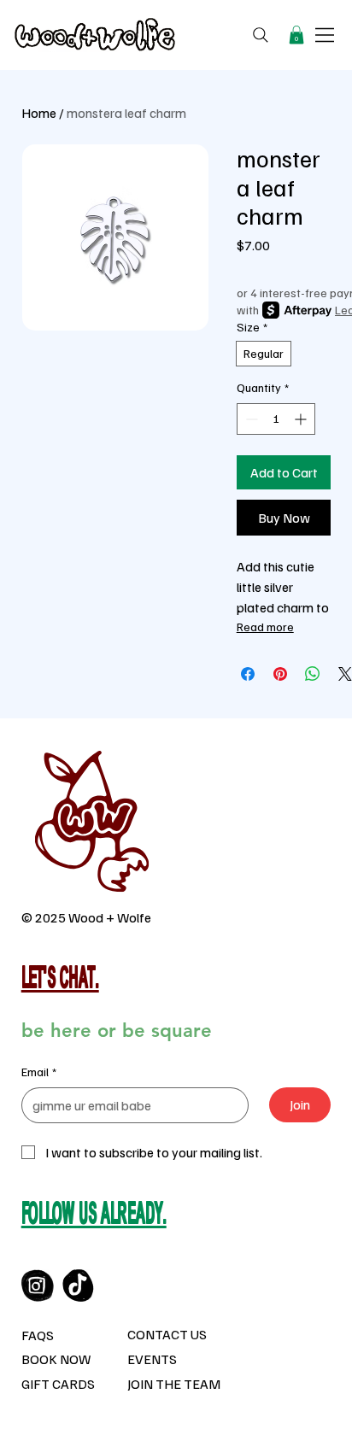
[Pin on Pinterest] (280, 674)
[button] (296, 35)
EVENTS (152, 1359)
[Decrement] (250, 419)
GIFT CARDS (58, 1383)
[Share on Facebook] (248, 674)
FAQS (37, 1335)
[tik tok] (78, 1285)
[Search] (261, 35)
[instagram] (37, 1285)
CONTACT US (167, 1334)
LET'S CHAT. (60, 980)
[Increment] (302, 419)
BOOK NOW (56, 1359)
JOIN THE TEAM (173, 1383)
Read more (265, 626)
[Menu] (325, 35)
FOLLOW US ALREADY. (94, 1216)
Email (38, 1071)
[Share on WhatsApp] (312, 674)
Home (38, 112)
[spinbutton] (276, 419)
